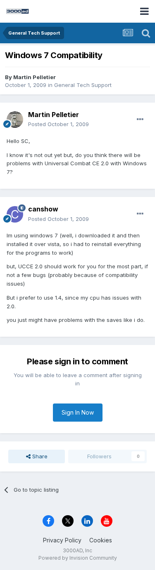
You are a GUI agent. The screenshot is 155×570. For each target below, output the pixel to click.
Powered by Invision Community (77, 558)
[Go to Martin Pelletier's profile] (15, 119)
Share (39, 456)
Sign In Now (78, 412)
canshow (43, 209)
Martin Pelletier (34, 77)
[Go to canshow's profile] (15, 214)
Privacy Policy (62, 540)
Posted (58, 124)
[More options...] (140, 119)
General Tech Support (83, 85)
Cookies (100, 540)
